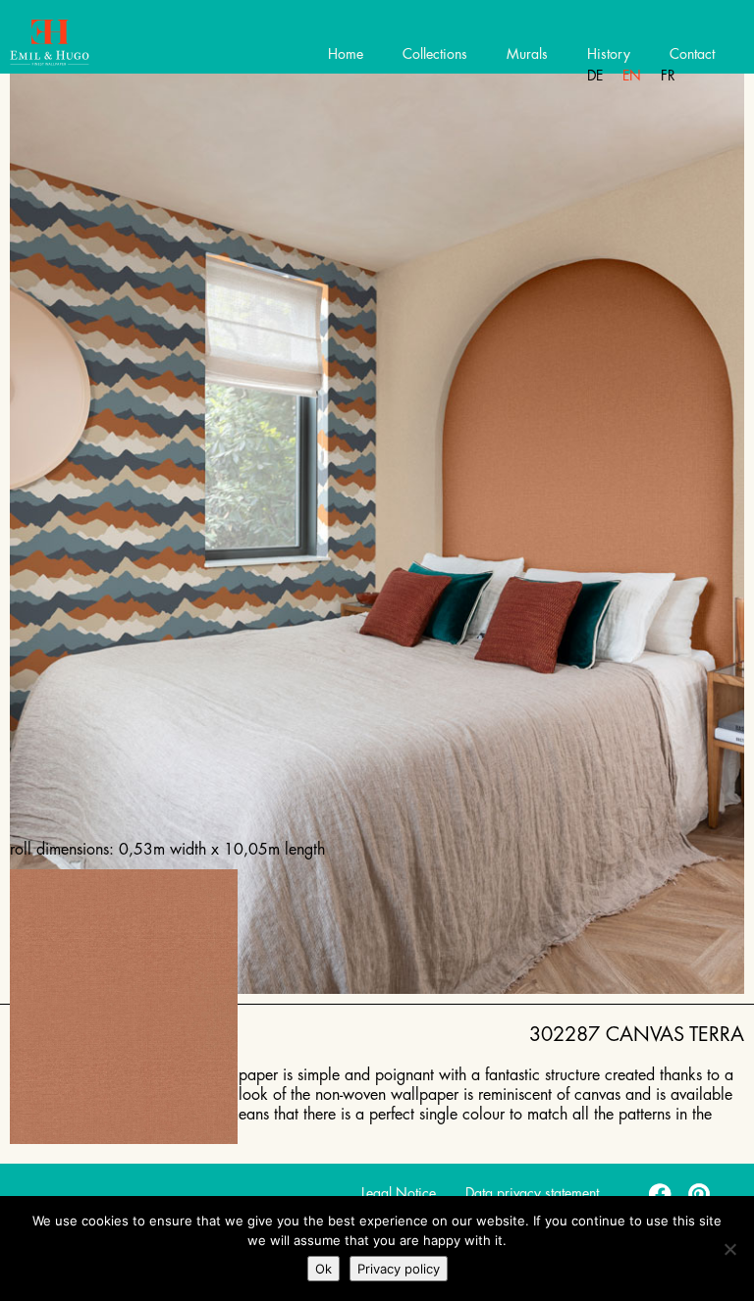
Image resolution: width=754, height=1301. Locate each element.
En (631, 75)
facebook (660, 1193)
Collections (435, 54)
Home (345, 54)
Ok (323, 1268)
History (608, 54)
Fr (668, 75)
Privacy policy (398, 1268)
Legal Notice (398, 1193)
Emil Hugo (86, 44)
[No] (729, 1249)
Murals (527, 54)
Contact (692, 54)
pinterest (700, 1193)
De (595, 75)
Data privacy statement (532, 1193)
